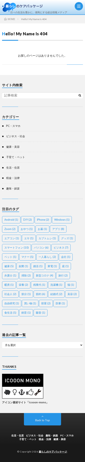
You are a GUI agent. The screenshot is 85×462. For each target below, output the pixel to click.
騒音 (40, 312)
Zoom (9, 229)
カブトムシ (47, 238)
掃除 (26, 275)
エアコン (11, 238)
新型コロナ (44, 275)
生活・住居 (13, 167)
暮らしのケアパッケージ (53, 451)
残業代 (39, 284)
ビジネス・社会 (15, 136)
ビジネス (61, 247)
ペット (10, 256)
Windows (62, 219)
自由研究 (11, 303)
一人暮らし (47, 256)
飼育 (26, 312)
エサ (28, 238)
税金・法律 (13, 178)
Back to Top (42, 420)
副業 (23, 266)
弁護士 (10, 275)
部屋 (46, 303)
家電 (52, 266)
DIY (27, 219)
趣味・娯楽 (13, 188)
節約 (40, 294)
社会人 (10, 294)
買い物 (30, 303)
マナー (27, 256)
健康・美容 (13, 146)
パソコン (41, 247)
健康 (9, 266)
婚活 (37, 266)
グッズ (67, 238)
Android (11, 219)
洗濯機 (56, 284)
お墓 (42, 229)
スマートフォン (16, 247)
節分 (26, 294)
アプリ (58, 229)
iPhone (43, 219)
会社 (65, 256)
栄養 (23, 284)
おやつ (27, 229)
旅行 (63, 275)
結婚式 (56, 294)
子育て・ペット (15, 157)
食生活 (10, 312)
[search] (80, 95)
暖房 (9, 284)
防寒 (60, 303)
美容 (72, 294)
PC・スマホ (13, 125)
